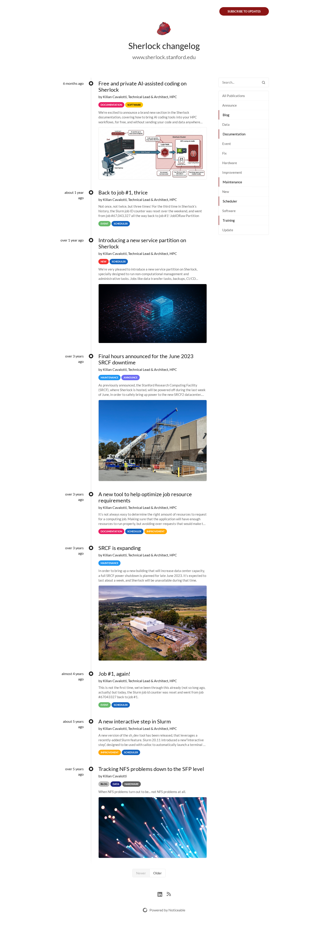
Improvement (232, 172)
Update (227, 230)
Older (157, 873)
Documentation (234, 134)
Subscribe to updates (244, 11)
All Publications (233, 96)
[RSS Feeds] (169, 894)
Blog (226, 115)
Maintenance (232, 182)
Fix (224, 153)
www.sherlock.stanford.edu (164, 57)
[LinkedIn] (162, 894)
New (225, 192)
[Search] (263, 82)
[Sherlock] (164, 29)
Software (229, 211)
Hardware (229, 163)
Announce (229, 105)
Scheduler (230, 201)
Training (229, 220)
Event (226, 144)
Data (226, 124)
